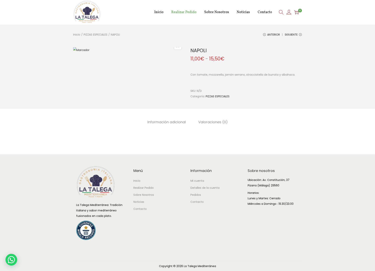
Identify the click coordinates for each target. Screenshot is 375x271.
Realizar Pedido (143, 188)
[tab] (166, 122)
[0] (296, 12)
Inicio (76, 35)
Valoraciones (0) (213, 122)
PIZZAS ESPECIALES (95, 35)
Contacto (140, 209)
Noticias (138, 202)
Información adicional (166, 122)
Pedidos (195, 195)
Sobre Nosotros (143, 195)
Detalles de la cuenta (205, 188)
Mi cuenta (197, 181)
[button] (11, 260)
